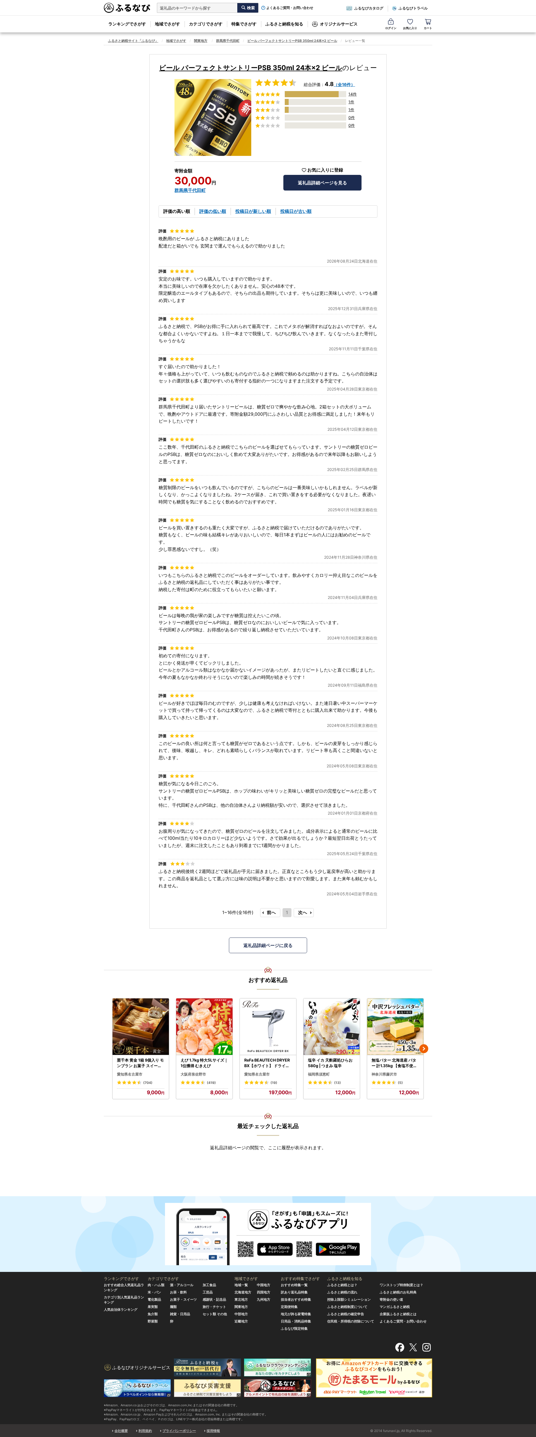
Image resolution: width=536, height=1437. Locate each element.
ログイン (390, 28)
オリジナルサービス (339, 24)
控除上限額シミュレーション (349, 1299)
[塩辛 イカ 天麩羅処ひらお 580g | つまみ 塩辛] (331, 1026)
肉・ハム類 (156, 1285)
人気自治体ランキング (120, 1309)
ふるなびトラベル (413, 8)
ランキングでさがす (127, 24)
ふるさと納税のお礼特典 (398, 1292)
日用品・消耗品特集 (296, 1321)
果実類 (153, 1307)
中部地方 (241, 1314)
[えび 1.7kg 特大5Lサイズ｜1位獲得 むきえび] (204, 1026)
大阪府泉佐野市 (193, 1074)
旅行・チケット (214, 1307)
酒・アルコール (181, 1285)
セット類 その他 (215, 1314)
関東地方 (200, 41)
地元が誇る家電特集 (296, 1314)
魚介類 (153, 1314)
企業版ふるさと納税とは (398, 1314)
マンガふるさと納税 (395, 1307)
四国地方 (263, 1292)
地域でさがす (167, 24)
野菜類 (153, 1321)
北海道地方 (242, 1292)
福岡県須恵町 (319, 1074)
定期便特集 (289, 1307)
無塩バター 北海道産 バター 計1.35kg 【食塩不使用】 (394, 1063)
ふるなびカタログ (368, 8)
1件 (351, 101)
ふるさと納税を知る (284, 24)
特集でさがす (244, 24)
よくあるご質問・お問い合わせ (289, 7)
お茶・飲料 (178, 1292)
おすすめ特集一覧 (294, 1285)
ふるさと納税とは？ (342, 1285)
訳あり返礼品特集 (294, 1292)
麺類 (173, 1307)
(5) (400, 1083)
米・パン (154, 1292)
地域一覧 (241, 1285)
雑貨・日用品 (180, 1314)
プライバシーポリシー (179, 1431)
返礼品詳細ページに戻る (268, 945)
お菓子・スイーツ (183, 1299)
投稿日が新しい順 (253, 211)
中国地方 (263, 1285)
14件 (352, 94)
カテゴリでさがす (205, 24)
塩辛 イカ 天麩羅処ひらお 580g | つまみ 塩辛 (330, 1063)
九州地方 (263, 1299)
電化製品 (154, 1299)
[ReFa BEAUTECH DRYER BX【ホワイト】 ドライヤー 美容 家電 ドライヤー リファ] (268, 1026)
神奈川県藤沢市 (384, 1074)
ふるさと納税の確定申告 (345, 1314)
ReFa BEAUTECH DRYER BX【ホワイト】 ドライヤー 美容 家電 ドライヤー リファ (267, 1063)
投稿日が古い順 (296, 211)
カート (428, 28)
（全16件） (344, 84)
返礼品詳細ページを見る (322, 182)
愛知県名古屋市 (129, 1074)
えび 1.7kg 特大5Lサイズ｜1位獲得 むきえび (204, 1063)
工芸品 (208, 1292)
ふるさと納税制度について (347, 1307)
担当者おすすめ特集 (296, 1299)
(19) (274, 1083)
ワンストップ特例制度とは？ (401, 1285)
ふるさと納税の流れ (342, 1292)
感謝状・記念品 (214, 1299)
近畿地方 (241, 1321)
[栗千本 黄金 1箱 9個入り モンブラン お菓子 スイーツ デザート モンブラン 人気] (141, 1026)
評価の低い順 (212, 211)
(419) (211, 1083)
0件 (351, 117)
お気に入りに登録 (325, 170)
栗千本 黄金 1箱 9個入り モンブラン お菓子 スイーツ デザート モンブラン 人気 (140, 1063)
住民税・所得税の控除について (350, 1321)
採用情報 (213, 1431)
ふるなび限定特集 (294, 1328)
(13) (337, 1083)
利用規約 (145, 1431)
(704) (147, 1083)
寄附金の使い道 (391, 1299)
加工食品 (209, 1285)
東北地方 (241, 1299)
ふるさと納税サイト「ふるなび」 (133, 41)
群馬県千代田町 (228, 41)
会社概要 (121, 1431)
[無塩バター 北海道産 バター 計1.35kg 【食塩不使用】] (395, 1026)
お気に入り (410, 28)
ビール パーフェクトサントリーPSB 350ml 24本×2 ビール (292, 41)
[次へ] (423, 1048)
